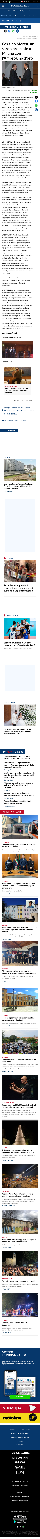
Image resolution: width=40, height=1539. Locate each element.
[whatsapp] (9, 2)
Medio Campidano (16, 26)
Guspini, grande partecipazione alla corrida (19, 1281)
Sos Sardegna (17, 16)
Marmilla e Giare (9, 411)
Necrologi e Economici (20, 1485)
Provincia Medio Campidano (21, 407)
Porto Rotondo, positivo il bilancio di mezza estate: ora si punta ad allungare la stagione (18, 588)
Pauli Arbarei (21, 411)
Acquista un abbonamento (20, 1433)
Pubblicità (20, 1489)
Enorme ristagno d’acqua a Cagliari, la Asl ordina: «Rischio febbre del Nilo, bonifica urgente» (18, 486)
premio (23, 420)
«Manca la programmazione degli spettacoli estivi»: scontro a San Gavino (19, 794)
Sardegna (23, 11)
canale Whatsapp (33, 91)
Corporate (20, 1504)
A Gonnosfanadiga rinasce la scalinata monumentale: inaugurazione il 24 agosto (18, 1151)
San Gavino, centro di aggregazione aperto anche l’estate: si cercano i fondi (19, 1240)
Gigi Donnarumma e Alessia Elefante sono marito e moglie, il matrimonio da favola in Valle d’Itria (18, 731)
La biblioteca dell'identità (20, 1437)
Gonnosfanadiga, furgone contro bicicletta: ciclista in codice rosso (17, 757)
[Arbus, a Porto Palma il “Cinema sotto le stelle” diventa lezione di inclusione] (20, 1176)
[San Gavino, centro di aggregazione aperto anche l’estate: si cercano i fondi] (20, 1222)
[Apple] (20, 1516)
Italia (30, 11)
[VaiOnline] (20, 1468)
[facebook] (6, 2)
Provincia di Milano (10, 414)
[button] (5, 31)
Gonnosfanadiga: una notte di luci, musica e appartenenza (17, 802)
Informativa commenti (20, 1500)
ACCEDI (35, 2)
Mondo (37, 11)
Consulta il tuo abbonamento (20, 1430)
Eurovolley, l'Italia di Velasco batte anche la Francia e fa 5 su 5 (19, 644)
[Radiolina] (20, 1418)
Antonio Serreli (8, 790)
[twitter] (3, 2)
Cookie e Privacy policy (20, 1481)
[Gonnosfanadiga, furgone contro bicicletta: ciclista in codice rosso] (20, 827)
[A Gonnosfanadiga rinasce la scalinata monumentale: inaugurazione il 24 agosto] (20, 1132)
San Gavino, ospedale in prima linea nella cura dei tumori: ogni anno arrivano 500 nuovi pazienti (19, 775)
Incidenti (27, 16)
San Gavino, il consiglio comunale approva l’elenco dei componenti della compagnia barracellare (19, 765)
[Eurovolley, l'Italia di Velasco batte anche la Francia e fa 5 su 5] (20, 628)
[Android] (20, 1521)
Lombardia (31, 411)
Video (15, 11)
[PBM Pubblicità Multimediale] (20, 1472)
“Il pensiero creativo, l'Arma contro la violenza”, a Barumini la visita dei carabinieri (18, 785)
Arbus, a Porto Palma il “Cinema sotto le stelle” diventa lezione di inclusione (17, 1195)
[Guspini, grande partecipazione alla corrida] (20, 1263)
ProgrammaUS (6, 11)
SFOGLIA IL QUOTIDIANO (11, 21)
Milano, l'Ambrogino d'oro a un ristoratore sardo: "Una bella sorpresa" (16, 390)
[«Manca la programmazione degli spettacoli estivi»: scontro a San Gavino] (20, 1000)
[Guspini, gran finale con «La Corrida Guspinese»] (20, 1305)
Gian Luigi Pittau (8, 770)
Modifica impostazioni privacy (20, 1496)
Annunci (20, 1441)
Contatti (20, 1492)
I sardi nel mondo (12, 420)
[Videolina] (20, 1408)
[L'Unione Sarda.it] (20, 6)
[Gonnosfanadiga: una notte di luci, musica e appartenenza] (20, 1042)
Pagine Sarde (20, 1445)
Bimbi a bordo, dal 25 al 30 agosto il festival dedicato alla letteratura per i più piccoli (19, 1106)
